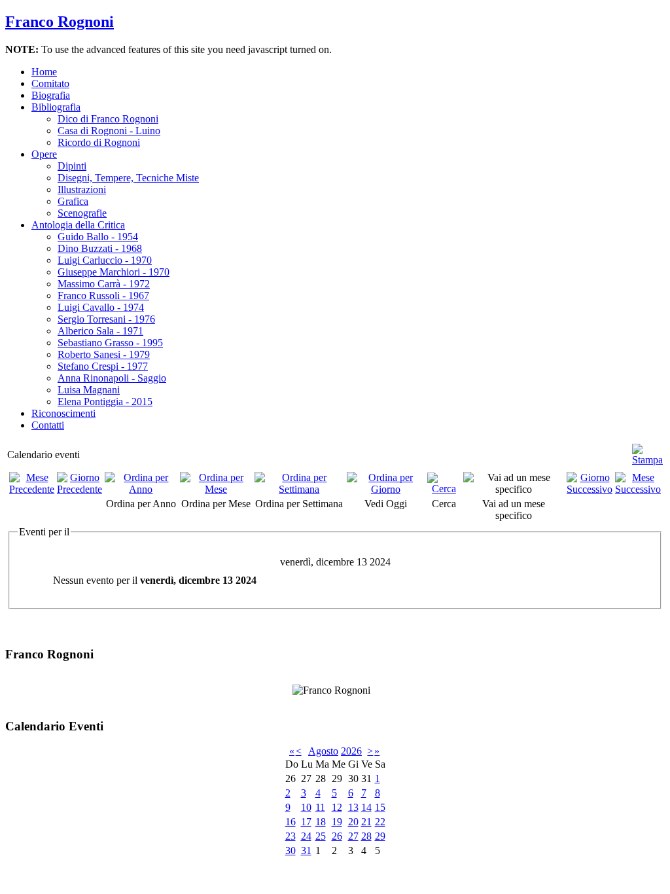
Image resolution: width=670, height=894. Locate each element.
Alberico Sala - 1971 (100, 330)
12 (337, 807)
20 (353, 821)
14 (366, 807)
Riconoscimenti (63, 413)
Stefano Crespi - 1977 (103, 366)
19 (337, 821)
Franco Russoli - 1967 (103, 295)
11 (320, 807)
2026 (351, 751)
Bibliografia (55, 107)
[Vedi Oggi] (386, 489)
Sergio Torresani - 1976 (106, 319)
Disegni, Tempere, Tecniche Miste (128, 177)
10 (306, 807)
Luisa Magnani (89, 389)
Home (44, 71)
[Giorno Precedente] (79, 489)
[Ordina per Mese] (216, 489)
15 (380, 807)
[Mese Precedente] (31, 489)
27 (353, 836)
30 (290, 850)
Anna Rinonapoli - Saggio (112, 378)
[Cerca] (444, 488)
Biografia (50, 95)
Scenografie (82, 213)
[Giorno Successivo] (589, 489)
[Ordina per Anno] (141, 489)
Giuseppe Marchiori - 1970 (113, 271)
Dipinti (72, 165)
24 (306, 836)
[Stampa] (647, 449)
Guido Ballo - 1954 (98, 236)
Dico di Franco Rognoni (108, 118)
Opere (44, 154)
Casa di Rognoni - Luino (109, 130)
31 (306, 850)
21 (366, 821)
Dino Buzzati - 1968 (100, 248)
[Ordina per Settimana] (299, 489)
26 (337, 836)
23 (290, 836)
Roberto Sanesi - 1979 (104, 354)
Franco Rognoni (59, 21)
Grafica (73, 201)
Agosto (323, 751)
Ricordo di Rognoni (99, 142)
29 (380, 836)
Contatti (47, 425)
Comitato (50, 83)
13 (353, 807)
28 (366, 836)
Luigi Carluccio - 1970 (105, 260)
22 (380, 821)
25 (320, 836)
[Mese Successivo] (638, 489)
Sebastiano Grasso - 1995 (110, 342)
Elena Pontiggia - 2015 (105, 401)
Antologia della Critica (78, 224)
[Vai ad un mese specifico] (513, 489)
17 (306, 821)
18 (320, 821)
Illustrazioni (82, 189)
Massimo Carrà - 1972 (104, 283)
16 (290, 821)
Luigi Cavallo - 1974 (101, 307)
